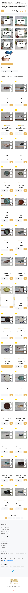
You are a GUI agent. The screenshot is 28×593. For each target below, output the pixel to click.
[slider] (7, 97)
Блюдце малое (7, 185)
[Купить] (11, 105)
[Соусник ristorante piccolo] (7, 463)
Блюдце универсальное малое (7, 214)
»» (21, 518)
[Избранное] (22, 11)
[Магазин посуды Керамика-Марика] (14, 581)
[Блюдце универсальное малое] (7, 202)
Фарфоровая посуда (5, 531)
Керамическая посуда (5, 533)
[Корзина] (25, 11)
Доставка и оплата (5, 541)
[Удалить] (2, 105)
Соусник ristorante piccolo (7, 475)
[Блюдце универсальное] (21, 378)
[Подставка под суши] (21, 231)
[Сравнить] (19, 11)
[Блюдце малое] (7, 173)
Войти (17, 11)
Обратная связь (4, 545)
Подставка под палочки (7, 100)
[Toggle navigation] (2, 10)
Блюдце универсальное (21, 390)
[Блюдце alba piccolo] (7, 378)
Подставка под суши (21, 243)
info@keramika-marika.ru (9, 560)
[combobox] (9, 71)
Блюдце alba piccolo (7, 390)
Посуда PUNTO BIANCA (5, 529)
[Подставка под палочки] (7, 88)
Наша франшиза (4, 543)
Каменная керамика (5, 527)
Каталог (2, 540)
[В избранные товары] (11, 87)
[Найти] (12, 11)
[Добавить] (11, 90)
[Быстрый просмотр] (11, 84)
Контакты (3, 547)
